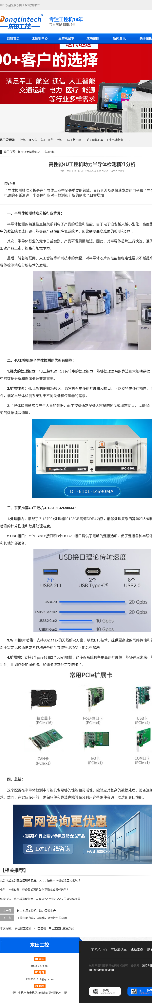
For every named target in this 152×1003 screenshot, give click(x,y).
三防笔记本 (66, 38)
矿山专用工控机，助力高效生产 (36, 910)
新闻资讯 (119, 38)
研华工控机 (55, 140)
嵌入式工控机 (36, 140)
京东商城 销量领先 (66, 21)
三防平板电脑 (73, 140)
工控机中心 (40, 38)
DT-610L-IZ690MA (60, 507)
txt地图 (109, 970)
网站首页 (13, 38)
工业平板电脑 (114, 140)
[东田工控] (21, 21)
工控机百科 (48, 152)
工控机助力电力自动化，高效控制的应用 (42, 918)
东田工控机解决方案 (61, 928)
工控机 (21, 140)
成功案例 (92, 38)
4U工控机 (40, 928)
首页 (20, 152)
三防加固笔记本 (93, 140)
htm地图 (98, 970)
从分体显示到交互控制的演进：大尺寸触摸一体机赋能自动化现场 (40, 880)
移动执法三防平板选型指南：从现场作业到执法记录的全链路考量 (40, 899)
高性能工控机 (23, 928)
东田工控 (22, 5)
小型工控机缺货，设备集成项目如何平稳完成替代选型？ (34, 889)
